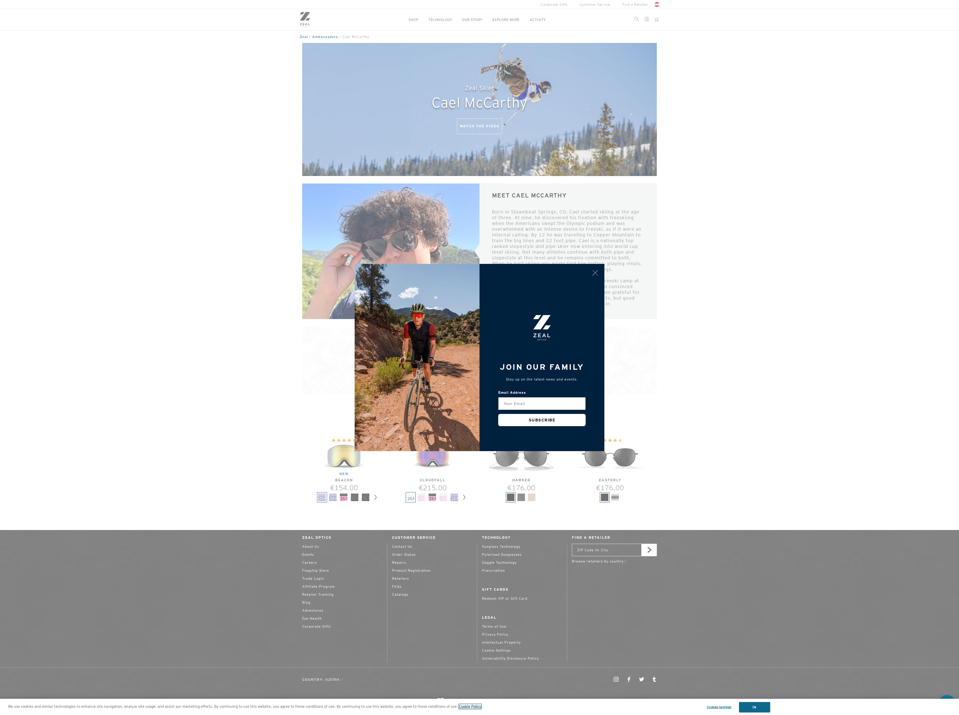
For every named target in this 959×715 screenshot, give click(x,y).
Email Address (512, 392)
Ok (754, 707)
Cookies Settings (719, 707)
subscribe (542, 420)
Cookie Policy (470, 706)
